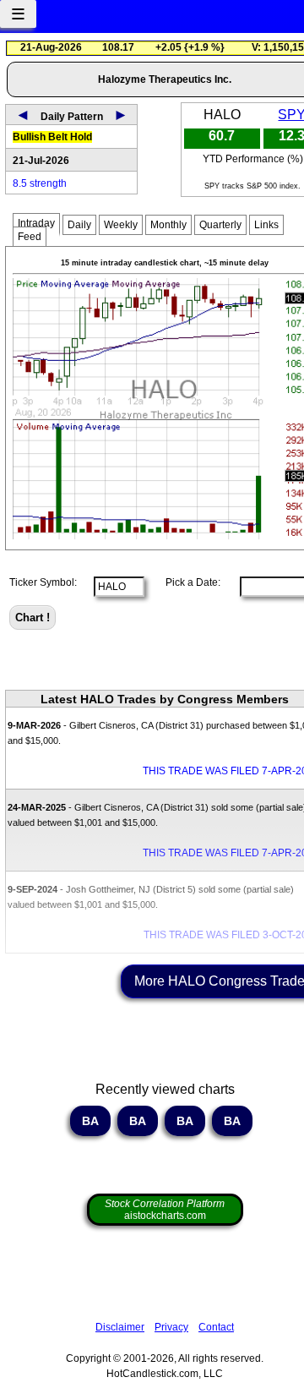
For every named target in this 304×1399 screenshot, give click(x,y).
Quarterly (220, 225)
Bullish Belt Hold (52, 137)
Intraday (36, 223)
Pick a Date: (187, 582)
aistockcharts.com (165, 1209)
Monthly (168, 225)
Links (266, 225)
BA (90, 1121)
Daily (79, 225)
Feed (29, 237)
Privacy (171, 1327)
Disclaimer (119, 1327)
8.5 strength (40, 183)
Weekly (121, 225)
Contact (216, 1327)
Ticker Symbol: (43, 582)
